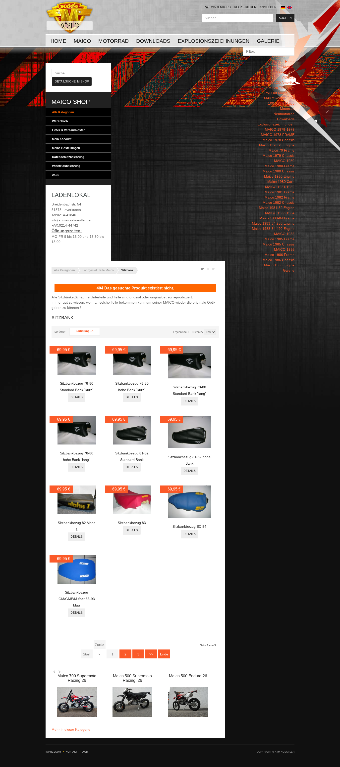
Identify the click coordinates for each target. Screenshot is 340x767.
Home (58, 41)
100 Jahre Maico (281, 103)
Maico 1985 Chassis (278, 244)
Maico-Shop (285, 72)
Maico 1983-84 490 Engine (273, 229)
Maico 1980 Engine (279, 176)
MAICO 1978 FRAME (277, 135)
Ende (164, 654)
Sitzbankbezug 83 (132, 523)
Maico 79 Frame (281, 150)
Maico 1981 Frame (279, 192)
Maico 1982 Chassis (278, 202)
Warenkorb (221, 7)
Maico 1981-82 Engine (276, 208)
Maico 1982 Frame (279, 197)
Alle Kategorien (63, 112)
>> (151, 654)
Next (59, 672)
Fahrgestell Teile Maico (98, 270)
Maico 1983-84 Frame (276, 218)
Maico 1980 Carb (280, 182)
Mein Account (61, 139)
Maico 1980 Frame (279, 166)
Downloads (153, 41)
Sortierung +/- (85, 330)
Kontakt (71, 751)
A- (213, 269)
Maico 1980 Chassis (278, 171)
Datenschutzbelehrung (68, 157)
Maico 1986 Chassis (278, 260)
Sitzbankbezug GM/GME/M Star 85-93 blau (76, 598)
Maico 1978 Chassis (278, 140)
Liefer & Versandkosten (68, 130)
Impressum (53, 751)
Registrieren (245, 7)
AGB (55, 175)
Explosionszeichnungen (213, 41)
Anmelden (268, 7)
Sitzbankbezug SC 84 (189, 526)
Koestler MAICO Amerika (274, 82)
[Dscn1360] (189, 517)
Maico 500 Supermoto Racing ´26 (132, 678)
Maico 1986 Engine (279, 265)
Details (76, 397)
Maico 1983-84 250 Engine (273, 223)
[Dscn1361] (76, 373)
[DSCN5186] (76, 582)
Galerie (268, 41)
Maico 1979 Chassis (278, 156)
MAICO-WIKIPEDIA (279, 98)
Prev (55, 672)
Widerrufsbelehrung (66, 166)
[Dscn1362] (132, 513)
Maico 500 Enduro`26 (188, 676)
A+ (202, 269)
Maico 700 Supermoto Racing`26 (76, 678)
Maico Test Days (281, 88)
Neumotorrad (284, 114)
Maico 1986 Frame (279, 255)
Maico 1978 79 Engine (276, 145)
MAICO (82, 41)
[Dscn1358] (132, 443)
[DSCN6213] (76, 513)
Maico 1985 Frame (279, 239)
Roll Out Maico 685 (279, 93)
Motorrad (113, 41)
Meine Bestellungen (66, 148)
